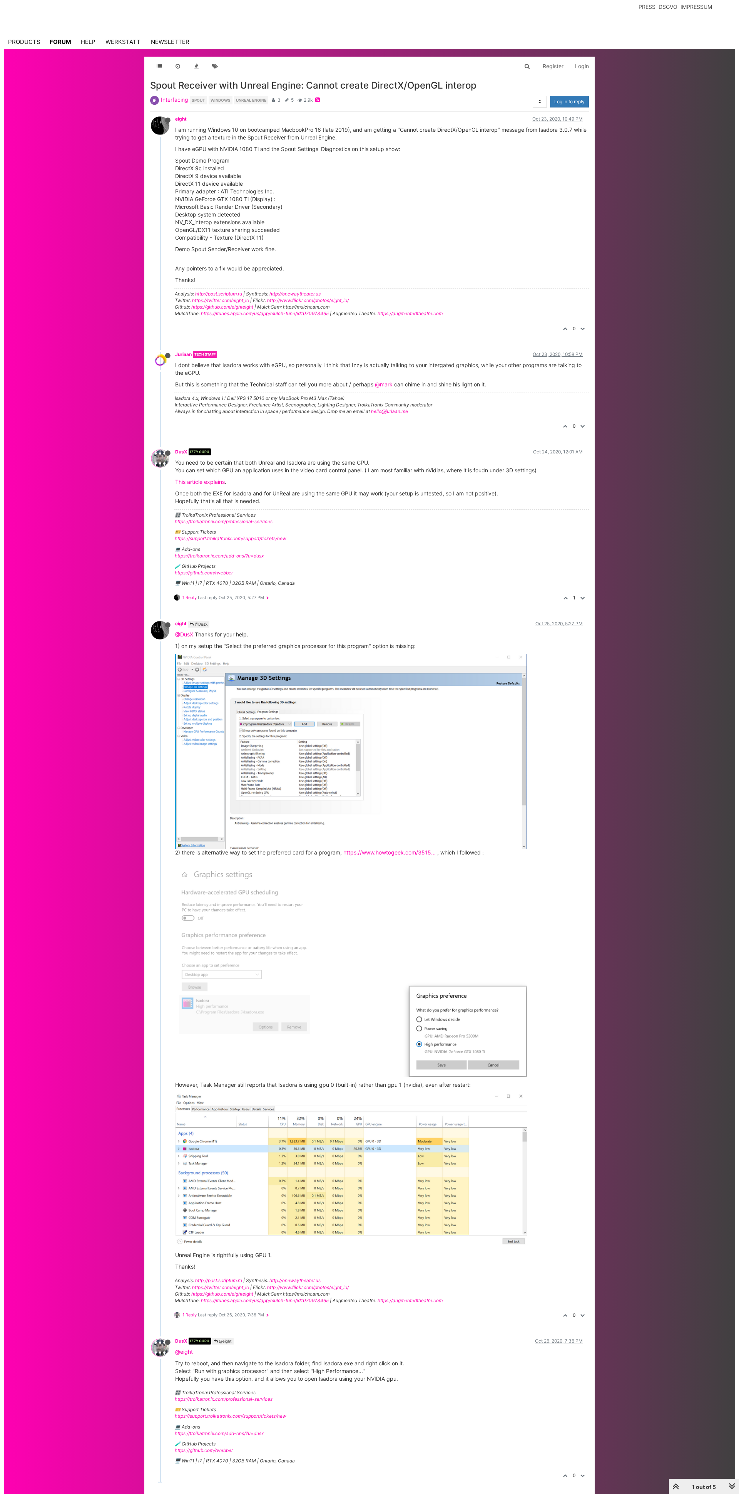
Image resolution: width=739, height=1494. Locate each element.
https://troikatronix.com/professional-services (224, 521)
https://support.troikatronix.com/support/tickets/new (230, 538)
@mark (384, 384)
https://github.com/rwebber (204, 573)
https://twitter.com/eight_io (220, 300)
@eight (225, 1341)
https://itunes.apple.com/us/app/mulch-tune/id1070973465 (265, 313)
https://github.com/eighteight (222, 307)
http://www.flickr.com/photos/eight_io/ (308, 300)
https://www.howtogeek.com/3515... (389, 852)
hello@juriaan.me (389, 411)
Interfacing (174, 99)
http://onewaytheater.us (295, 294)
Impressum (696, 6)
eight (181, 119)
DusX (181, 452)
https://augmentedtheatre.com (410, 313)
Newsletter (170, 41)
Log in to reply (569, 101)
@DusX (200, 624)
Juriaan (183, 354)
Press (647, 6)
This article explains (200, 481)
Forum (60, 41)
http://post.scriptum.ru (218, 294)
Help (88, 41)
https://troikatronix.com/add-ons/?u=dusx (219, 556)
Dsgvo (668, 6)
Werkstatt (122, 41)
